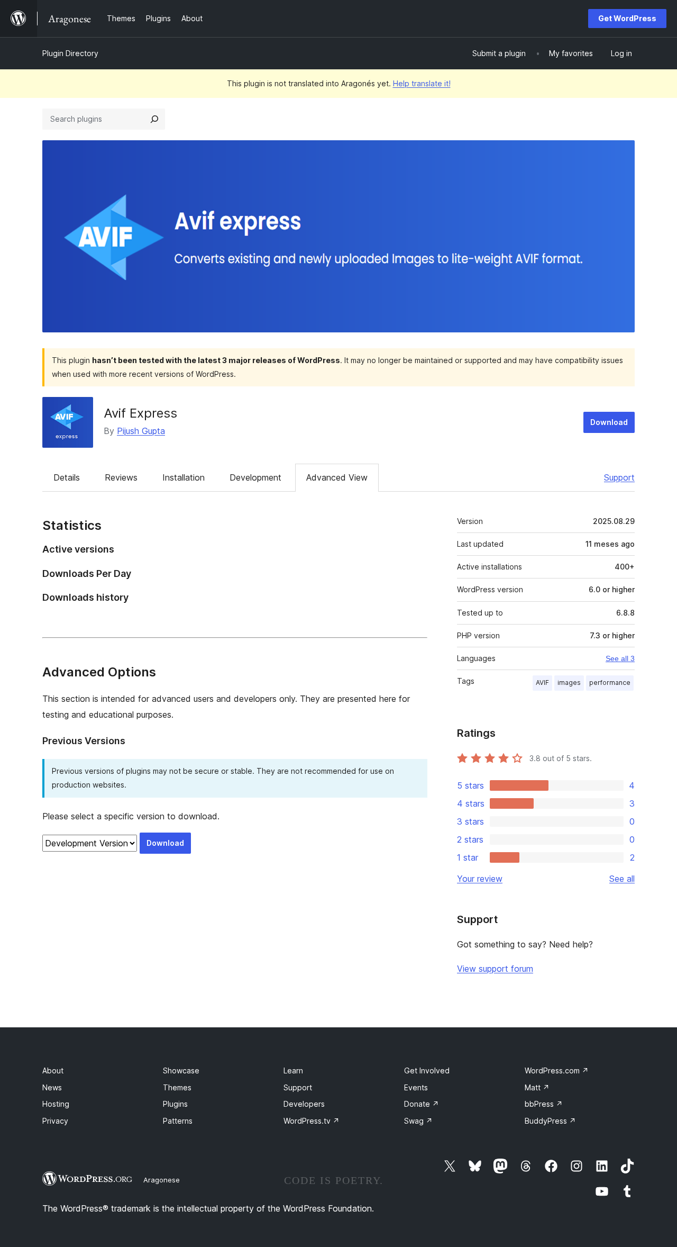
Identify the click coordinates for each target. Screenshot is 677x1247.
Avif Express (140, 413)
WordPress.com (557, 1070)
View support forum (495, 968)
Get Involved (427, 1070)
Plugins (175, 1103)
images (569, 682)
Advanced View (337, 477)
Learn (293, 1070)
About (52, 1070)
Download (609, 422)
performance (609, 682)
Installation (183, 477)
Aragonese (161, 1180)
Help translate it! (422, 83)
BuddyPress (550, 1120)
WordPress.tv (311, 1120)
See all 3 (620, 658)
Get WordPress (627, 18)
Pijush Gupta (141, 431)
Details (66, 477)
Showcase (181, 1070)
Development (255, 477)
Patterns (178, 1120)
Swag (418, 1120)
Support (619, 477)
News (52, 1087)
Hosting (55, 1103)
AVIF (542, 682)
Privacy (55, 1120)
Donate (421, 1103)
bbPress (544, 1103)
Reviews (121, 477)
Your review (479, 878)
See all (622, 878)
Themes (177, 1087)
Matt (537, 1087)
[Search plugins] (154, 119)
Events (416, 1087)
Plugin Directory (70, 53)
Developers (304, 1103)
